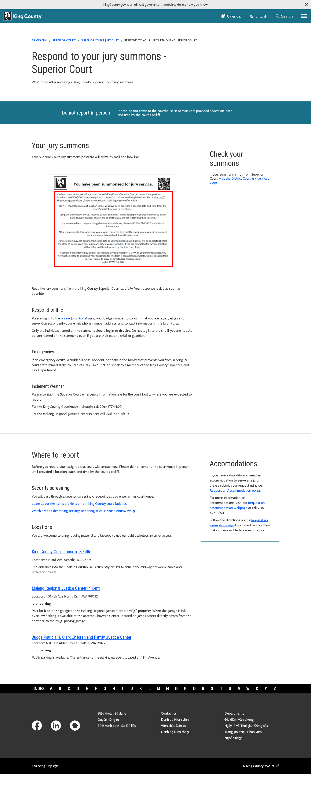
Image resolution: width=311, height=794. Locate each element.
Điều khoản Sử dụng (112, 713)
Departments (234, 713)
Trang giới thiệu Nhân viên (243, 732)
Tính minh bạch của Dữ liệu (117, 726)
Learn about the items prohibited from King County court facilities (79, 504)
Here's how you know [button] (192, 5)
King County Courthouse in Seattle (61, 551)
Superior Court (64, 40)
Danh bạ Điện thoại (175, 732)
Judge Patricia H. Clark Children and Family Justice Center (81, 637)
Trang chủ (39, 40)
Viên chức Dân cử (173, 726)
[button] (306, 4)
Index (39, 688)
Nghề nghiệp (233, 738)
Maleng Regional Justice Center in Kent (66, 588)
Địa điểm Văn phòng (239, 720)
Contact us (169, 713)
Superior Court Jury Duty (100, 40)
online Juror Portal (74, 318)
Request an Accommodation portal (235, 490)
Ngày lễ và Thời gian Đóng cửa (246, 726)
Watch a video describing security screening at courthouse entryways (81, 511)
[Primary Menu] (304, 16)
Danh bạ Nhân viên (175, 720)
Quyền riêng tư (108, 720)
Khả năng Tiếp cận (45, 766)
